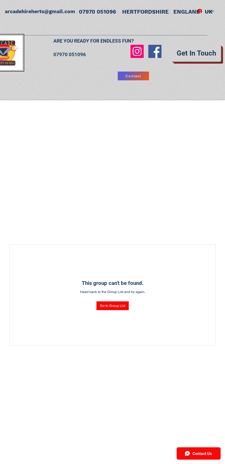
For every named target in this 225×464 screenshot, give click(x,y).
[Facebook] (154, 51)
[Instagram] (137, 51)
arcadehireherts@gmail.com (40, 11)
